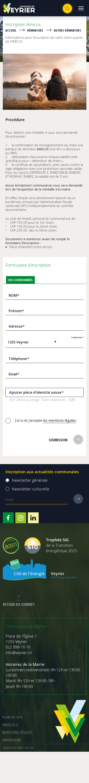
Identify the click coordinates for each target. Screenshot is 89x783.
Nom (14, 295)
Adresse (17, 326)
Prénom (16, 310)
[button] (81, 8)
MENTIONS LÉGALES (17, 732)
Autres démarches (67, 30)
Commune (77, 337)
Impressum (11, 740)
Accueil (10, 30)
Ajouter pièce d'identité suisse (36, 392)
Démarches (35, 30)
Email (14, 374)
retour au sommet (19, 604)
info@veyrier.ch (19, 652)
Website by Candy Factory (18, 748)
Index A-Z (10, 724)
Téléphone (19, 358)
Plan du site (12, 717)
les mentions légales (59, 420)
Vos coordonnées (20, 280)
